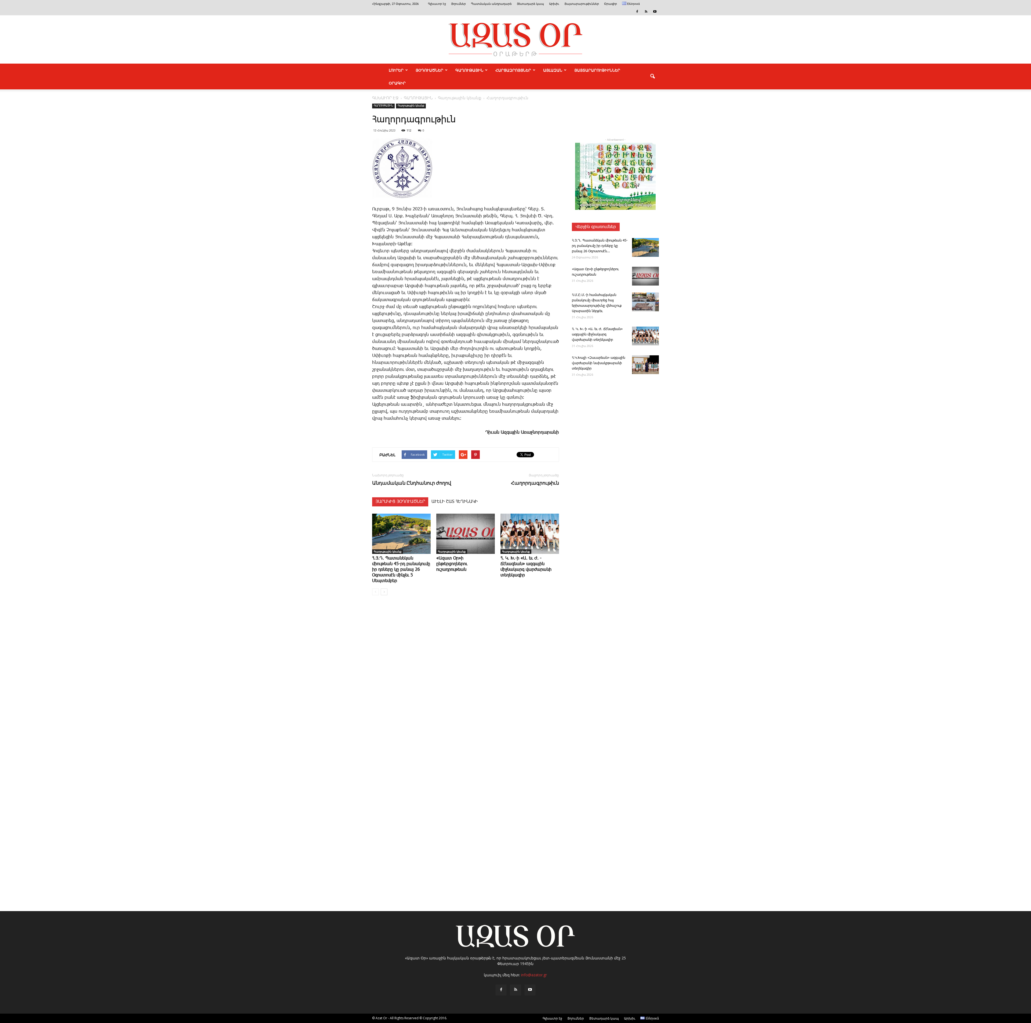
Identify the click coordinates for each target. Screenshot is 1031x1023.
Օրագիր (610, 4)
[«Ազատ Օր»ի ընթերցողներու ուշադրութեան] (465, 534)
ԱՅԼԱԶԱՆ (552, 70)
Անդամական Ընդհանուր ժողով (411, 483)
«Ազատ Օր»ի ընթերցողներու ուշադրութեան (451, 564)
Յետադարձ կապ (530, 4)
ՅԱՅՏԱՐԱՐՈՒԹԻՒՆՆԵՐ (597, 70)
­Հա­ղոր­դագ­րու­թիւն (535, 483)
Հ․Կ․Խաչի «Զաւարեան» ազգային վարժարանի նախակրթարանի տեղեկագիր (598, 363)
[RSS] (646, 11)
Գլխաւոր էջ (437, 4)
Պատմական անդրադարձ (491, 4)
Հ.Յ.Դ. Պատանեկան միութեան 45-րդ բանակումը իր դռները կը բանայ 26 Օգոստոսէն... (600, 246)
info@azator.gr (534, 974)
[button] (652, 76)
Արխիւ (554, 4)
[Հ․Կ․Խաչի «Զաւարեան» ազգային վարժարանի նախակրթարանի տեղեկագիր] (645, 364)
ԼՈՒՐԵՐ (396, 70)
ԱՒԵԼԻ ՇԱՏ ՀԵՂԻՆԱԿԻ (454, 502)
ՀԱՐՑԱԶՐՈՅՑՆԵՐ (513, 70)
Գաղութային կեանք (411, 105)
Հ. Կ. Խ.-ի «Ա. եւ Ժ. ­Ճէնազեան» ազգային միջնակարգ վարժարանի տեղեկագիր (597, 334)
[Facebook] (637, 11)
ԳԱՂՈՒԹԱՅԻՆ (469, 70)
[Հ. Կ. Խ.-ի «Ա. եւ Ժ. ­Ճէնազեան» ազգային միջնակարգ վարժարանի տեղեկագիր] (529, 534)
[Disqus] (465, 681)
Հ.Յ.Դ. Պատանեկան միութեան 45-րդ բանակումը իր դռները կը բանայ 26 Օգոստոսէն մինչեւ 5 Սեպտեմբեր (401, 569)
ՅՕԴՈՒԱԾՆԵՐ (429, 70)
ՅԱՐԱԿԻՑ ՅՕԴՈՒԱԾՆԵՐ (400, 502)
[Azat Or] (515, 39)
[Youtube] (655, 11)
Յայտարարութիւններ (581, 4)
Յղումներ (458, 4)
